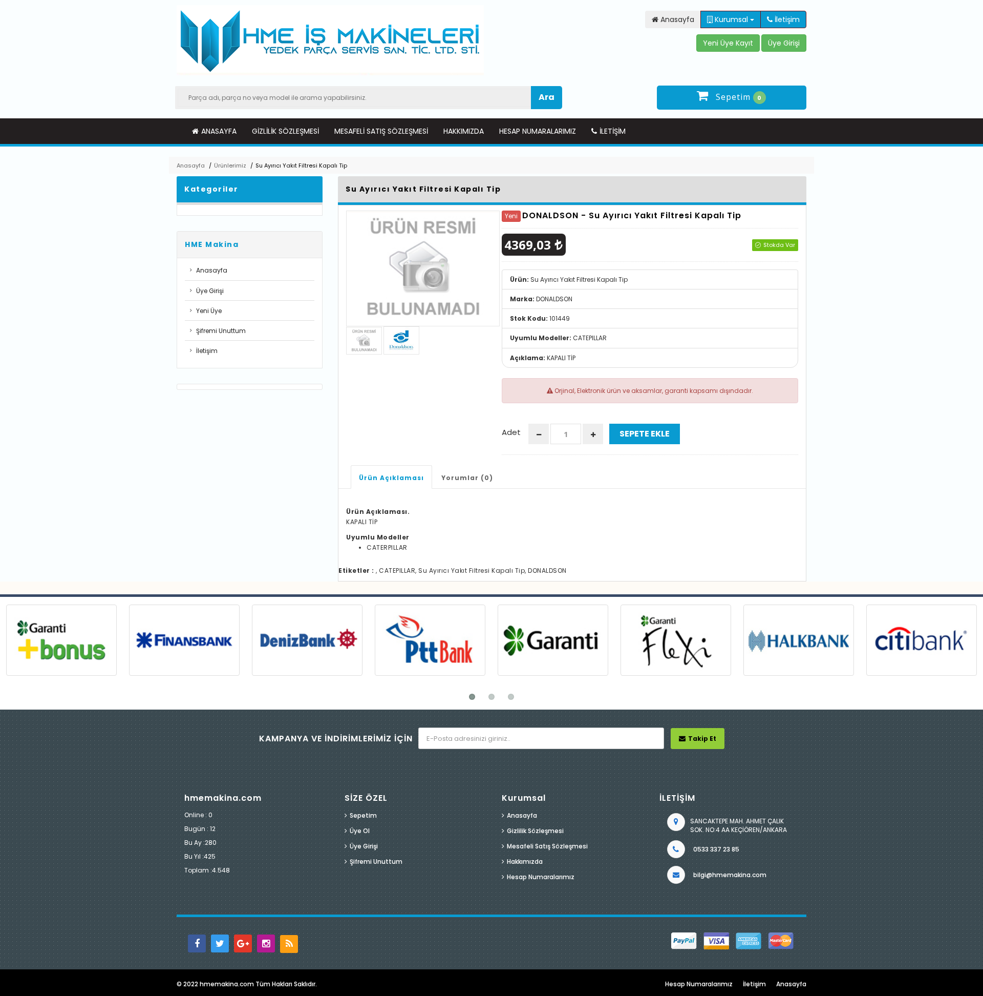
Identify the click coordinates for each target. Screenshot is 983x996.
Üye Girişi (210, 290)
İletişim (613, 131)
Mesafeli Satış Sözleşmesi (381, 131)
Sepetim (363, 815)
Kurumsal (731, 19)
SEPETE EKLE (644, 434)
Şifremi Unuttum (221, 330)
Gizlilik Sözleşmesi (285, 131)
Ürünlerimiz (230, 165)
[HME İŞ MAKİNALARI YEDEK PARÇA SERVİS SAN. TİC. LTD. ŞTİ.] (330, 40)
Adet (511, 432)
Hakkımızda (463, 131)
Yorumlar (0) (467, 477)
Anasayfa (219, 131)
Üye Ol (360, 830)
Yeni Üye (209, 310)
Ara (546, 97)
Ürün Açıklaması (391, 477)
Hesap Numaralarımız (537, 131)
